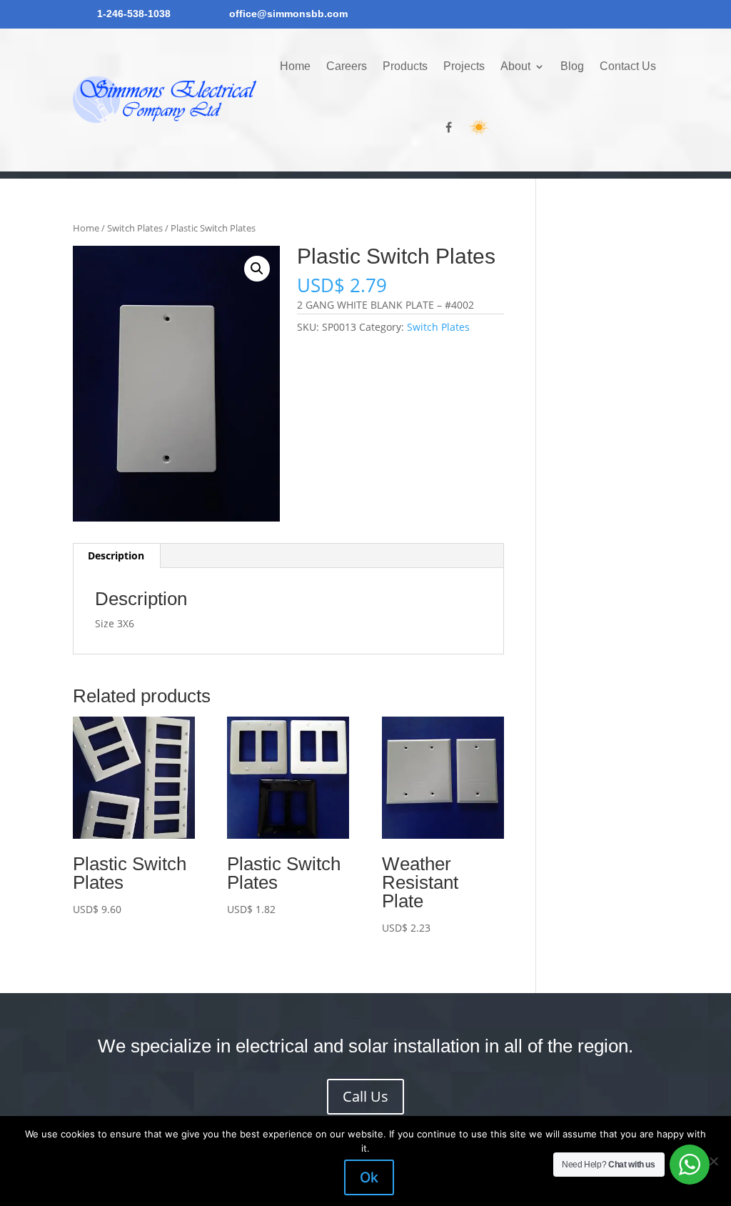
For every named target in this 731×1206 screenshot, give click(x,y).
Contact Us (628, 66)
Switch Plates (135, 227)
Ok (369, 1177)
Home (295, 66)
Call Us (365, 1096)
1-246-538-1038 (134, 13)
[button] (257, 268)
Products (405, 66)
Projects (464, 66)
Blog (572, 66)
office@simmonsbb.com (288, 13)
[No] (713, 1161)
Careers (346, 66)
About (515, 66)
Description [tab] (116, 555)
